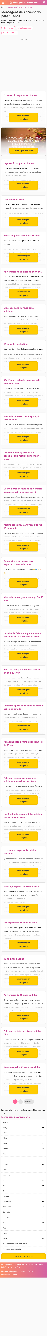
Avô (4, 1228)
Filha (5, 1133)
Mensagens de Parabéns (12, 1249)
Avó (4, 1222)
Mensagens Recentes (9, 1271)
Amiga (5, 1122)
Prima (5, 1164)
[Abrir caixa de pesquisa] (44, 2)
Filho (5, 1138)
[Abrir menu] (2, 2)
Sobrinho (6, 1180)
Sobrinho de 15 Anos (9, 33)
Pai (4, 1159)
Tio (4, 1191)
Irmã (5, 1143)
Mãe (4, 1154)
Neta (5, 1233)
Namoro (6, 1196)
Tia (4, 1185)
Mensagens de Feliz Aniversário (15, 1244)
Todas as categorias (23, 1256)
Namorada (7, 1201)
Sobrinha (6, 1175)
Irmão (5, 1148)
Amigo (5, 1127)
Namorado (7, 1207)
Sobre (14, 1275)
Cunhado (6, 1217)
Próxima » (28, 1102)
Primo (5, 1170)
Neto (5, 1238)
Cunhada (6, 1212)
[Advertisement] (23, 64)
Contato (22, 1271)
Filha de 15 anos (8, 28)
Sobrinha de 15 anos (24, 28)
